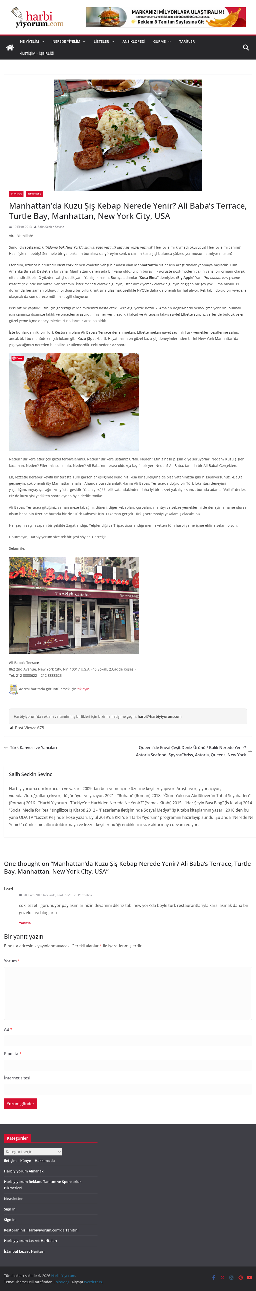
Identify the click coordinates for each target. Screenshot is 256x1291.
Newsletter (13, 1198)
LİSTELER (101, 41)
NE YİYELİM (29, 41)
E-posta (13, 1053)
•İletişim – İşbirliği (37, 53)
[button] (41, 41)
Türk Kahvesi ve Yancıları (33, 747)
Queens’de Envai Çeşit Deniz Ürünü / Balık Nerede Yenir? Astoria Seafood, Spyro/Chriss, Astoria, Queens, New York (191, 751)
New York (34, 194)
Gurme (159, 41)
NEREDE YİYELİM (66, 41)
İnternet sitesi (17, 1078)
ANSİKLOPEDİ (133, 41)
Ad (8, 1029)
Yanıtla (25, 923)
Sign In (10, 1209)
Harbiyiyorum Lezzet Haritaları (30, 1240)
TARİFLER (187, 41)
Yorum (12, 961)
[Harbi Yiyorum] (10, 48)
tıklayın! (84, 689)
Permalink (85, 895)
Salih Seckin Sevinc (51, 227)
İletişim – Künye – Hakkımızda (29, 1160)
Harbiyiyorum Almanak (24, 1171)
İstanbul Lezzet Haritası (24, 1251)
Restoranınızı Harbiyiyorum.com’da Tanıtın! (41, 1230)
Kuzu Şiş (16, 194)
